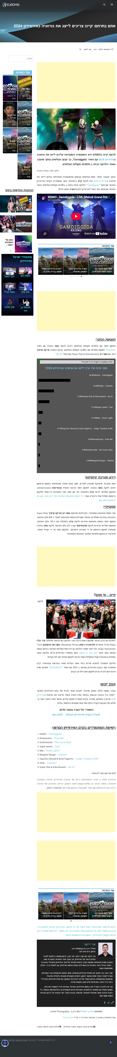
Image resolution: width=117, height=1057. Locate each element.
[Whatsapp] (108, 1003)
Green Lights (52, 751)
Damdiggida (93, 185)
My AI (59, 354)
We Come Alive (63, 742)
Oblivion (62, 755)
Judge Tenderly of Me (87, 759)
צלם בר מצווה (87, 1011)
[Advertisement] (76, 82)
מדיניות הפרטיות (7, 1040)
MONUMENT (56, 667)
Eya (57, 747)
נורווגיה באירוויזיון (69, 1027)
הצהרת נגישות (21, 1040)
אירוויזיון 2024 (106, 159)
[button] (81, 276)
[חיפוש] (104, 4)
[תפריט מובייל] (112, 4)
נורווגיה (39, 1027)
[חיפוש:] (20, 59)
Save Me (59, 738)
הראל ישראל (68, 1018)
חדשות (79, 1027)
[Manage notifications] (110, 1042)
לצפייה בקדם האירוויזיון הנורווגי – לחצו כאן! (76, 714)
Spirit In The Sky (88, 653)
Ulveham (111, 350)
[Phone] (112, 1003)
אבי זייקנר (87, 50)
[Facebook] (104, 1003)
